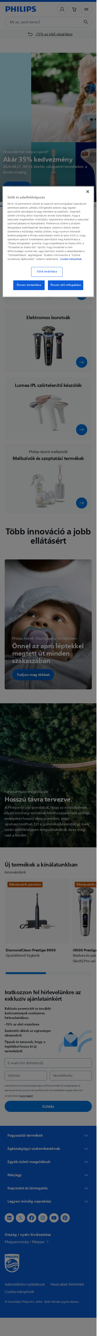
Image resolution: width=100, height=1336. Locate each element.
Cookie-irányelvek (71, 259)
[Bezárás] (88, 191)
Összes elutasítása (29, 285)
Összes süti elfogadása (65, 285)
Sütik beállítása (47, 271)
